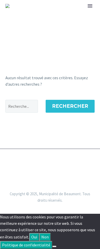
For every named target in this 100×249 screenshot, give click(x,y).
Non (45, 236)
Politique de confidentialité (26, 244)
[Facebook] (50, 163)
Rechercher (70, 106)
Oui (34, 236)
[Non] (54, 246)
